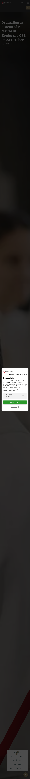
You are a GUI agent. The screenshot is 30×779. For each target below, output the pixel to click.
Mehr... (22, 395)
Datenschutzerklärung (21, 374)
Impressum (11, 374)
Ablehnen (14, 407)
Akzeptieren (14, 402)
